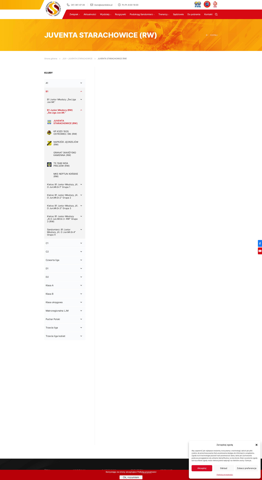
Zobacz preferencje (246, 468)
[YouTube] (260, 250)
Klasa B (49, 293)
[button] (256, 444)
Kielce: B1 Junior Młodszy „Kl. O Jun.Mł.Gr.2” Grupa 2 (62, 196)
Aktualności (90, 14)
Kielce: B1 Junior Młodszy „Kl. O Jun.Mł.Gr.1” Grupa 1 (62, 185)
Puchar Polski (53, 319)
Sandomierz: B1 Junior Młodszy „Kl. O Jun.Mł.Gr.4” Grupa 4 (61, 232)
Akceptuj (201, 468)
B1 (47, 91)
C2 (47, 251)
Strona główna (50, 58)
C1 (47, 243)
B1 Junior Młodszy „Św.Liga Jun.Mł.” (61, 100)
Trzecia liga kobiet (55, 336)
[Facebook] (260, 243)
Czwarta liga (52, 260)
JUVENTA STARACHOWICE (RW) (112, 58)
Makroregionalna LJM (57, 310)
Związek (74, 14)
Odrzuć (223, 468)
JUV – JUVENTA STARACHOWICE (77, 58)
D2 (47, 277)
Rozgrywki (120, 14)
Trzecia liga (52, 327)
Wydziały (105, 14)
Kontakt (208, 14)
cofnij (214, 35)
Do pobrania (193, 14)
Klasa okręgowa (54, 302)
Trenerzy (163, 14)
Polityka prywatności (225, 475)
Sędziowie (178, 14)
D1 (47, 268)
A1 (47, 83)
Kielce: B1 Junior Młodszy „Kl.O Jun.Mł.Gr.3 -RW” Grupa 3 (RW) (62, 219)
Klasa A (49, 285)
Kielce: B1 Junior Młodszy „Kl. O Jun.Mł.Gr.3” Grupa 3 (62, 207)
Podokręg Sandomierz (141, 14)
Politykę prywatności (146, 472)
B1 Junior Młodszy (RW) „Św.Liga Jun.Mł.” (60, 111)
